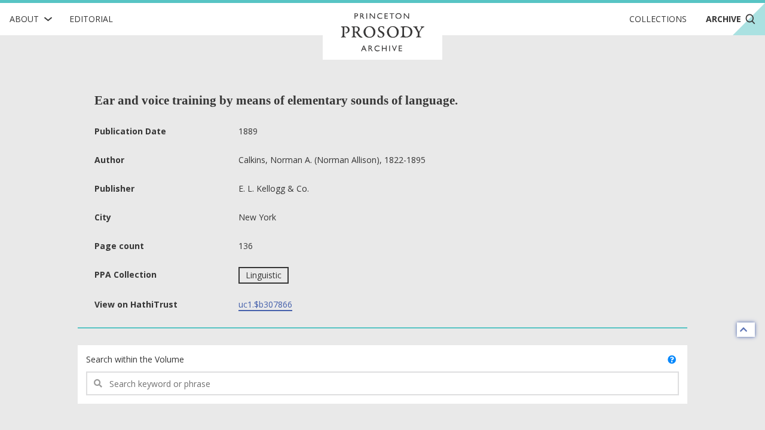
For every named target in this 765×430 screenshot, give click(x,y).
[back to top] (746, 329)
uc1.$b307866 (265, 304)
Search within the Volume (135, 359)
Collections (658, 18)
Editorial (91, 18)
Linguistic (263, 275)
